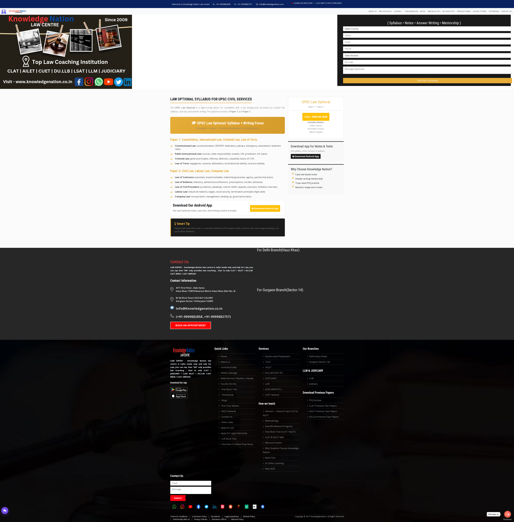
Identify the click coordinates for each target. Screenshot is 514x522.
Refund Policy (249, 516)
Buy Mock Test (449, 11)
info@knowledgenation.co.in (271, 4)
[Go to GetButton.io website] (507, 519)
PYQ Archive (315, 400)
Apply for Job (227, 427)
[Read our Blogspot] (230, 507)
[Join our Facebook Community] (198, 507)
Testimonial (494, 11)
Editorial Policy (237, 519)
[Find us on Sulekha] (238, 507)
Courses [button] (397, 11)
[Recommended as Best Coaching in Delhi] (255, 507)
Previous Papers (464, 11)
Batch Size (270, 457)
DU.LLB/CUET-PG (274, 372)
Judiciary (313, 383)
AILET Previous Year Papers (323, 411)
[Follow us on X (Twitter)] (206, 507)
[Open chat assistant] (4, 510)
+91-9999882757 (244, 4)
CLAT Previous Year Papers (323, 405)
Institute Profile (229, 367)
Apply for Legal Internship (234, 433)
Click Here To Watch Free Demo (329, 3)
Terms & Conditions (179, 516)
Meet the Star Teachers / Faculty (237, 378)
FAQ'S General (228, 411)
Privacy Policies (200, 519)
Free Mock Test (434, 11)
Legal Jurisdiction (231, 516)
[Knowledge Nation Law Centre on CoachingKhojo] (263, 507)
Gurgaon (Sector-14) (319, 361)
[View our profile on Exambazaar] (247, 507)
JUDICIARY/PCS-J (273, 389)
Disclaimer (215, 516)
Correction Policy (199, 516)
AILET (268, 367)
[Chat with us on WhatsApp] (174, 507)
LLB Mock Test (228, 438)
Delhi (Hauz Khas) (318, 356)
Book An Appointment (190, 325)
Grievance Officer (219, 519)
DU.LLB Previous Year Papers (324, 416)
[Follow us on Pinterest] (222, 507)
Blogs (423, 11)
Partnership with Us (181, 519)
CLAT (268, 361)
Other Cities (227, 422)
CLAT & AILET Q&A (274, 437)
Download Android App (266, 208)
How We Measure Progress (279, 426)
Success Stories (480, 11)
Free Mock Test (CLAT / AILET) (280, 431)
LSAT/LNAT (271, 378)
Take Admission (411, 11)
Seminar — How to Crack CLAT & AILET (280, 413)
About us (373, 11)
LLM (267, 383)
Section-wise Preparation (277, 356)
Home (224, 356)
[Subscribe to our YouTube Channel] (190, 507)
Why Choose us (385, 11)
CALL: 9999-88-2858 (316, 116)
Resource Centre (273, 442)
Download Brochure (303, 3)
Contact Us (506, 11)
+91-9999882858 (223, 4)
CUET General (272, 394)
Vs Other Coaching (274, 463)
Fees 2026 (270, 468)
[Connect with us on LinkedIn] (214, 507)
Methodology (272, 420)
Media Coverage (229, 372)
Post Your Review (230, 405)
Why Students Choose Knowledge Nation (281, 450)
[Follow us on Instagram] (182, 507)
